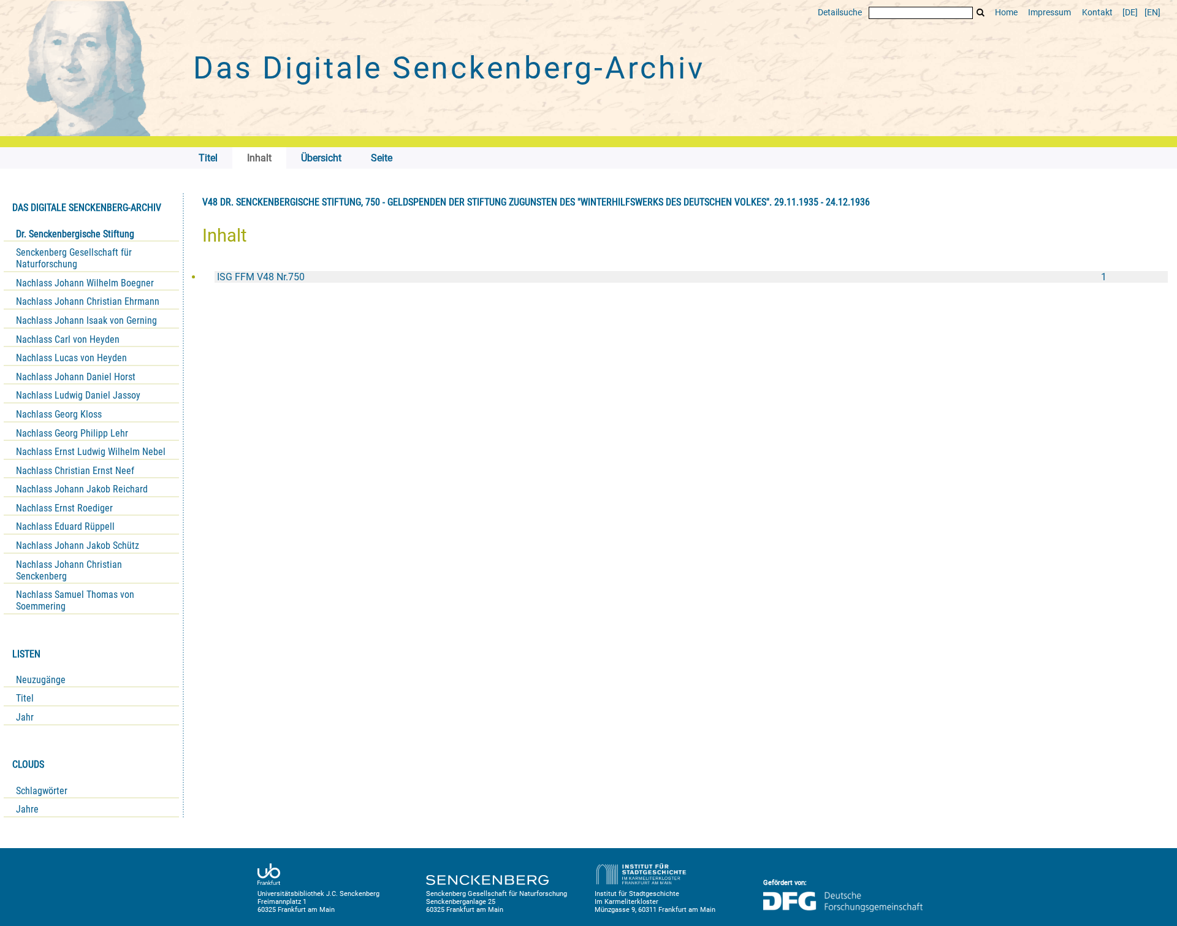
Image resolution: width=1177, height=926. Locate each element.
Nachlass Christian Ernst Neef (75, 470)
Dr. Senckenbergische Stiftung (75, 234)
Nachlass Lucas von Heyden (71, 358)
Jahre (27, 809)
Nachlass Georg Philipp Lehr (72, 433)
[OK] (981, 12)
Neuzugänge (41, 680)
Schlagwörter (41, 791)
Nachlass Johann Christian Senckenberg (69, 570)
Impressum (1049, 12)
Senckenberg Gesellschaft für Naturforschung (74, 258)
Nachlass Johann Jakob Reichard (82, 489)
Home (1006, 12)
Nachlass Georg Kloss (59, 414)
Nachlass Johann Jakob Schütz (77, 545)
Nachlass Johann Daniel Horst (75, 377)
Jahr (25, 717)
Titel (25, 698)
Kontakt (1097, 12)
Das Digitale (448, 68)
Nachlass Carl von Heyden (68, 339)
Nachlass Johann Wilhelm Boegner (85, 283)
